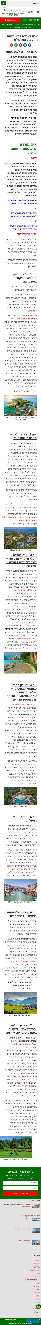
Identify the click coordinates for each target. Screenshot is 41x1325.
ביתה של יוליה (19, 1116)
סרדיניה (37, 1302)
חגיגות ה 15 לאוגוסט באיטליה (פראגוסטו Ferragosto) (17, 1206)
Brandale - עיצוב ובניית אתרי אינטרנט (20, 1323)
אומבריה (27, 1219)
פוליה (38, 1305)
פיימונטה (36, 1309)
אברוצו (37, 1260)
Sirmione (32, 310)
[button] (38, 12)
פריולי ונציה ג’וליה (24, 1241)
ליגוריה (37, 1292)
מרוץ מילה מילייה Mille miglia (30, 1216)
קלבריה (37, 1312)
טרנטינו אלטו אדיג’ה (32, 1280)
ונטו (38, 1273)
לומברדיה (36, 1289)
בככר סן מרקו (17, 869)
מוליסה (37, 1296)
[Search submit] (3, 3)
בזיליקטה (36, 1267)
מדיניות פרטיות (33, 1321)
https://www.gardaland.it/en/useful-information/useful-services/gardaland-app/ (19, 520)
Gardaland (32, 449)
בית (39, 25)
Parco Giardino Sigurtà (17, 1076)
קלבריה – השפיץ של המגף (21, 1229)
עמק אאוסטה (35, 1270)
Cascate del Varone (27, 590)
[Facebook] (31, 12)
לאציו (38, 1283)
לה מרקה (36, 1286)
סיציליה (37, 1299)
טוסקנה (37, 1276)
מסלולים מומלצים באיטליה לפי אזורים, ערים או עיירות (20, 25)
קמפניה (37, 1315)
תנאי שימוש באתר (10, 1320)
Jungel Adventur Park (26, 1044)
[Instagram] (29, 12)
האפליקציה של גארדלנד (26, 507)
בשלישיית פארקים (20, 704)
